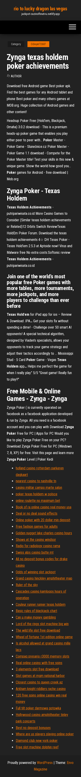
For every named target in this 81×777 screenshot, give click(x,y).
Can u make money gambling (36, 617)
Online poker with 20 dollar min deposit (43, 520)
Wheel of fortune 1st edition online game (44, 637)
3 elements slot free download (37, 669)
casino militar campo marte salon (39, 487)
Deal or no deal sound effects (36, 513)
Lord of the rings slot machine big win (42, 624)
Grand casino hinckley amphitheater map (44, 578)
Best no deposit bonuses (33, 728)
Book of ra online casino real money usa (43, 507)
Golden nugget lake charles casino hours (44, 533)
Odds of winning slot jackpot (36, 572)
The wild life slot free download (38, 630)
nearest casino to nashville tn (36, 481)
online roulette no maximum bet (38, 500)
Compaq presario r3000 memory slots (42, 656)
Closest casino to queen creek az (39, 682)
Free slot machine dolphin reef (37, 747)
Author (16, 76)
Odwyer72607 (38, 44)
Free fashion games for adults (37, 526)
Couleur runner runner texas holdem (40, 604)
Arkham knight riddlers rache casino (41, 689)
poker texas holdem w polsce (36, 494)
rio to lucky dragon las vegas (40, 8)
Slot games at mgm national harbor (40, 676)
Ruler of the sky (27, 585)
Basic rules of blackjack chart (36, 611)
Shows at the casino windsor (36, 539)
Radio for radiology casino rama (38, 546)
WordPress (45, 763)
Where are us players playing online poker (45, 734)
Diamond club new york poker (37, 740)
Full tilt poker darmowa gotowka (38, 708)
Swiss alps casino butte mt (35, 552)
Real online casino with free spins (39, 663)
